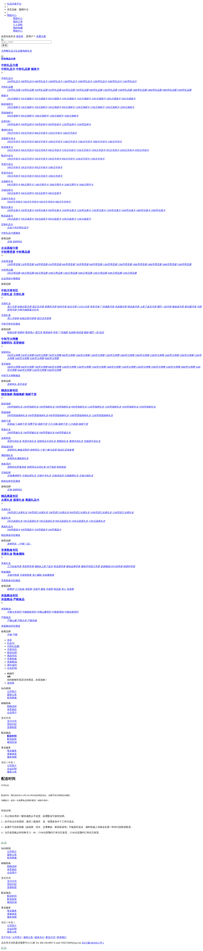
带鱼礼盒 (6, 429)
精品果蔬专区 (9, 496)
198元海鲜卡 (13, 107)
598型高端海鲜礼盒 (17, 415)
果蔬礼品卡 (32, 499)
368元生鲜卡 (13, 193)
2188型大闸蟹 (128, 367)
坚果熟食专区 (9, 550)
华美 (55, 332)
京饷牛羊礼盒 (44, 475)
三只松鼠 (19, 589)
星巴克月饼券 (44, 318)
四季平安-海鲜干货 (37, 424)
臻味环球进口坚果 (90, 566)
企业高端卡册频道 (10, 278)
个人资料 (18, 24)
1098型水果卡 (69, 210)
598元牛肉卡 (27, 133)
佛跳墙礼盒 (7, 455)
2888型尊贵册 (154, 264)
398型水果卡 (27, 210)
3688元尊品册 (115, 273)
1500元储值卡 (84, 98)
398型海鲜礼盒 (47, 407)
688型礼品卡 (41, 81)
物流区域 (12, 742)
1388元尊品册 (70, 273)
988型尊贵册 (95, 264)
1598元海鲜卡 (97, 107)
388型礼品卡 (27, 81)
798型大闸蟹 (54, 355)
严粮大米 (22, 620)
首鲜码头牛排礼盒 (46, 441)
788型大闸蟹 (41, 367)
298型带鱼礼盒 (15, 432)
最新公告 (12, 694)
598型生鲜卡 (41, 124)
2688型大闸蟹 (172, 355)
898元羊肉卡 (54, 150)
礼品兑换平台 (14, 4)
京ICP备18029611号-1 (93, 943)
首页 (9, 640)
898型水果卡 (54, 210)
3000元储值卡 (113, 98)
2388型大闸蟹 (157, 355)
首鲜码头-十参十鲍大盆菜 (43, 450)
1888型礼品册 (140, 90)
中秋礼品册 (23, 69)
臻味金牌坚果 (73, 566)
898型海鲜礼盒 (79, 407)
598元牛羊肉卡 (31, 201)
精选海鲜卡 (7, 104)
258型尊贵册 (27, 264)
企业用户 (12, 712)
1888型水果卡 (143, 210)
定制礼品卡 (7, 224)
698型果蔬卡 (54, 529)
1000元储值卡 (69, 98)
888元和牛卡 (27, 184)
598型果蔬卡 (41, 529)
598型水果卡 (41, 210)
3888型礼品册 (169, 90)
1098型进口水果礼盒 (101, 512)
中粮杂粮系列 (71, 612)
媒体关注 (39, 937)
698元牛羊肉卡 (47, 201)
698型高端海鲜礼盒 (38, 415)
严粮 (14, 634)
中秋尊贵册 (8, 251)
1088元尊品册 (55, 273)
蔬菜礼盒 (19, 499)
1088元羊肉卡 (55, 176)
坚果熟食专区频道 (10, 580)
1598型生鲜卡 (84, 124)
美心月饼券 (13, 318)
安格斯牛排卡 (8, 138)
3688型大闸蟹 (22, 358)
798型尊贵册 (82, 264)
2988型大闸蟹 (187, 355)
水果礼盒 (6, 499)
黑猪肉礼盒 (62, 441)
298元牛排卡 (27, 159)
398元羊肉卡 (13, 150)
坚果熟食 (12, 658)
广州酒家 (63, 332)
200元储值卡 (13, 98)
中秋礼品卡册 (9, 65)
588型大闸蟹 (13, 367)
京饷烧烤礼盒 (71, 475)
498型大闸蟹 (13, 355)
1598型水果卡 (113, 210)
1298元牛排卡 (82, 159)
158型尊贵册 (13, 264)
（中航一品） (24, 543)
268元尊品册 (13, 273)
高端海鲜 (19, 394)
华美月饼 (94, 306)
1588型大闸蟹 (112, 355)
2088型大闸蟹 (142, 355)
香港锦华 (47, 332)
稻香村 (20, 332)
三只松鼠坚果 (14, 566)
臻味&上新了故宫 (43, 566)
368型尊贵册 (41, 264)
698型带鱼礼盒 (63, 432)
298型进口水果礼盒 (17, 512)
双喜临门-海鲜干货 (17, 424)
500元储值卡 (41, 98)
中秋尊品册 (23, 251)
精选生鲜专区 (9, 390)
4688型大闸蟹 (24, 370)
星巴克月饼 (38, 306)
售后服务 (12, 750)
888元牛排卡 (41, 141)
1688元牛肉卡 (70, 133)
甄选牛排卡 (7, 155)
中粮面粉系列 (29, 612)
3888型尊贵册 (169, 264)
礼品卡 (11, 51)
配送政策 (12, 739)
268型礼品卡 (13, 81)
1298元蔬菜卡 (84, 219)
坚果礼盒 (6, 553)
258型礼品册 (27, 90)
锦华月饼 (62, 306)
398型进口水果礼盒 (38, 512)
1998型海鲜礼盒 (130, 407)
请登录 (19, 36)
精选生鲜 (12, 652)
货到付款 (12, 724)
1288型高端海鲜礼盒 (102, 415)
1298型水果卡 (84, 210)
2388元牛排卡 (115, 141)
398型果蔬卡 (13, 529)
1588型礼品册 (125, 90)
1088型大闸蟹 (82, 355)
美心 (63, 589)
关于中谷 (6, 937)
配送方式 (50, 937)
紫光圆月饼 (190, 306)
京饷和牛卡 (7, 181)
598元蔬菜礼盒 (47, 521)
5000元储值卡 (128, 98)
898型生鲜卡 (54, 124)
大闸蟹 (4, 51)
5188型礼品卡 (129, 81)
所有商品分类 (8, 58)
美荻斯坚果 (28, 566)
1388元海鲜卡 (56, 116)
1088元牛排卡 (55, 141)
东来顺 (71, 332)
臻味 (86, 332)
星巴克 (38, 332)
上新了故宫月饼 (148, 306)
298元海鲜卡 (27, 107)
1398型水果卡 (99, 210)
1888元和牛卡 (56, 184)
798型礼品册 (82, 90)
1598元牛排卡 (97, 159)
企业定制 (12, 668)
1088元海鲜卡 (41, 116)
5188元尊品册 (129, 273)
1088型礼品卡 (55, 81)
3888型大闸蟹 (188, 367)
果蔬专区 (12, 655)
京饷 (9, 241)
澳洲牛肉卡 (7, 130)
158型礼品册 (13, 90)
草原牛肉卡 (7, 164)
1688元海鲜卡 (71, 116)
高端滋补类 (7, 446)
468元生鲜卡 (27, 193)
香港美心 (29, 332)
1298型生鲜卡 (69, 124)
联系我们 (61, 937)
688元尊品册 (41, 273)
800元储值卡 (54, 98)
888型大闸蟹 (68, 355)
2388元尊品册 (100, 273)
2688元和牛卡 (71, 184)
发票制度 (12, 727)
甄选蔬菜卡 (7, 216)
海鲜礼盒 (27, 51)
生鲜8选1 (6, 121)
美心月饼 (12, 306)
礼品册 (19, 51)
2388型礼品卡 (100, 81)
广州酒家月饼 (107, 306)
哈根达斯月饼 (24, 306)
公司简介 (12, 691)
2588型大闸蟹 (143, 367)
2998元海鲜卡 (127, 107)
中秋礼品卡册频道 (10, 233)
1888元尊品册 (85, 273)
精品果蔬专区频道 (10, 535)
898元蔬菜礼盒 (63, 521)
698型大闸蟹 (41, 355)
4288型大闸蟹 (37, 358)
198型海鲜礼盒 (15, 407)
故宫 (101, 332)
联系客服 (12, 697)
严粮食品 (19, 599)
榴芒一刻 (94, 332)
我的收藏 (18, 28)
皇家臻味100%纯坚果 (111, 566)
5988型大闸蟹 (54, 370)
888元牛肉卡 (41, 133)
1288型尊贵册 (110, 264)
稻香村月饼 (50, 306)
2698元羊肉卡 (127, 150)
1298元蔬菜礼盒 (97, 521)
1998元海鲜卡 (112, 107)
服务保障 (12, 757)
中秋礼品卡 (8, 69)
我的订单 (18, 21)
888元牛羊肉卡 (63, 201)
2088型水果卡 (158, 210)
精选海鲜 (6, 394)
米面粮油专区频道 (10, 626)
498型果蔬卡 (27, 529)
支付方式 (12, 721)
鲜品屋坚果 (59, 566)
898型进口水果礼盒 (80, 512)
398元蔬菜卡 (27, 219)
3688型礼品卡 (115, 81)
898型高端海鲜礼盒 (59, 415)
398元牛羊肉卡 (15, 201)
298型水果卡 (13, 210)
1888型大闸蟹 (127, 355)
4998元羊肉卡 (142, 150)
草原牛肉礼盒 (14, 441)
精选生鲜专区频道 (10, 481)
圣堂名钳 (22, 384)
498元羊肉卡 (27, 150)
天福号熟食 (13, 575)
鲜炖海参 (61, 467)
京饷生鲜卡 (7, 190)
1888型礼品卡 (85, 81)
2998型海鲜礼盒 (147, 407)
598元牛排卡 (27, 141)
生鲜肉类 (6, 438)
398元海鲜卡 (41, 107)
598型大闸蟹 (27, 355)
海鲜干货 (31, 394)
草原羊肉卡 (7, 173)
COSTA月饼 (83, 306)
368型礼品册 (41, 90)
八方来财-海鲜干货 (78, 424)
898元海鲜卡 (68, 107)
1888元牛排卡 (100, 141)
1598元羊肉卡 (83, 150)
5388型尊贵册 (184, 264)
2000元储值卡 (99, 98)
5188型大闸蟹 (39, 370)
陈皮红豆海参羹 (65, 450)
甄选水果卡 (7, 207)
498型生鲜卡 (27, 124)
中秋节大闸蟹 (9, 338)
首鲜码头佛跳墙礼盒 (18, 458)
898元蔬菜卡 (54, 219)
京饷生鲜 (6, 472)
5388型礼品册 (184, 90)
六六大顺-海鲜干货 (58, 424)
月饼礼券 (19, 294)
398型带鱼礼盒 (31, 432)
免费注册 (41, 36)
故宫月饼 (72, 306)
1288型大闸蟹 (97, 355)
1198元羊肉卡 (69, 150)
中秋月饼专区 (9, 290)
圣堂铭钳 (19, 342)
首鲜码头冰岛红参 (36, 467)
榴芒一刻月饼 (164, 306)
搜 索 (4, 45)
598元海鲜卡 (54, 107)
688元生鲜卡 (54, 193)
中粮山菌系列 (44, 612)
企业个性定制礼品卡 (18, 227)
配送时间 (12, 736)
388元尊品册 (27, 273)
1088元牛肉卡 (55, 167)
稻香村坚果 (129, 566)
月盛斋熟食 (26, 575)
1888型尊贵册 (140, 264)
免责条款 (12, 709)
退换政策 (12, 754)
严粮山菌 (12, 620)
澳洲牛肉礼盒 (76, 441)
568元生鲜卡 (41, 193)
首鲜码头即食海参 (16, 467)
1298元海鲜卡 (82, 107)
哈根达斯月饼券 (28, 318)
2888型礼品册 (154, 90)
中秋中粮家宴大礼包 (28, 310)
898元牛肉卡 (41, 167)
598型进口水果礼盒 (59, 512)
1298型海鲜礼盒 (95, 407)
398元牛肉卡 (13, 133)
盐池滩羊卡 (7, 147)
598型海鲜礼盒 (63, 407)
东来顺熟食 (48, 575)
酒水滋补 (12, 665)
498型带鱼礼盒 (47, 432)
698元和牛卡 (13, 184)
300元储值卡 (27, 98)
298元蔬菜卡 (13, 219)
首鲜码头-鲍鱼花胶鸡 (18, 450)
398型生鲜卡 (13, 124)
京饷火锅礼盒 (86, 475)
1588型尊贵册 (125, 264)
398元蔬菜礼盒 (31, 521)
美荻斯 (28, 589)
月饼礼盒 (6, 294)
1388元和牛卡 (41, 184)
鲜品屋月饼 (133, 306)
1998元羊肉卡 (98, 150)
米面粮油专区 (9, 595)
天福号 (36, 589)
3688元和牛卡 (86, 184)
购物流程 (12, 706)
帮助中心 (12, 15)
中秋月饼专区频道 (10, 324)
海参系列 (6, 464)
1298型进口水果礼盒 (123, 512)
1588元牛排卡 (85, 141)
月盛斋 (49, 589)
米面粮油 (6, 599)
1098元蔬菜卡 (69, 219)
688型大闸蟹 (27, 367)
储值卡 (35, 69)
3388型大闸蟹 (173, 367)
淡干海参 (51, 467)
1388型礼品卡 (70, 81)
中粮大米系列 (14, 612)
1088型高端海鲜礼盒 (80, 415)
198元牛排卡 (13, 159)
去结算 (10, 683)
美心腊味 (37, 575)
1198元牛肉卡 (55, 133)
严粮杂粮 (32, 620)
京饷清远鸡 (58, 475)
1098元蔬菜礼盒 (79, 521)
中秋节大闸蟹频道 (10, 375)
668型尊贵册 (68, 264)
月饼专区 (12, 649)
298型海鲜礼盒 (31, 407)
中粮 (9, 634)
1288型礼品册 (110, 90)
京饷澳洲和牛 (14, 475)
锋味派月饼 (178, 306)
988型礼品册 (95, 90)
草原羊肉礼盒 (29, 441)
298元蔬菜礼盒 (15, 521)
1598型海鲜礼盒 (113, 407)
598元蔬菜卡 (41, 219)
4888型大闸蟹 (52, 358)
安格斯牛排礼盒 (92, 441)
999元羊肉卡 (112, 150)
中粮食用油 (58, 612)
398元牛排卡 (13, 141)
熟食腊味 (19, 553)
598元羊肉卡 (41, 150)
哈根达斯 (12, 332)
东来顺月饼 (121, 306)
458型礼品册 (54, 90)
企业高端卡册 (9, 248)
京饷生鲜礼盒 (29, 475)
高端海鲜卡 (7, 112)
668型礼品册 (68, 90)
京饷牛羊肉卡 (8, 198)
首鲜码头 (17, 241)
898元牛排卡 (68, 159)
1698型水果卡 (128, 210)
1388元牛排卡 (70, 141)
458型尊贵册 (54, 264)
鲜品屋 (79, 332)
